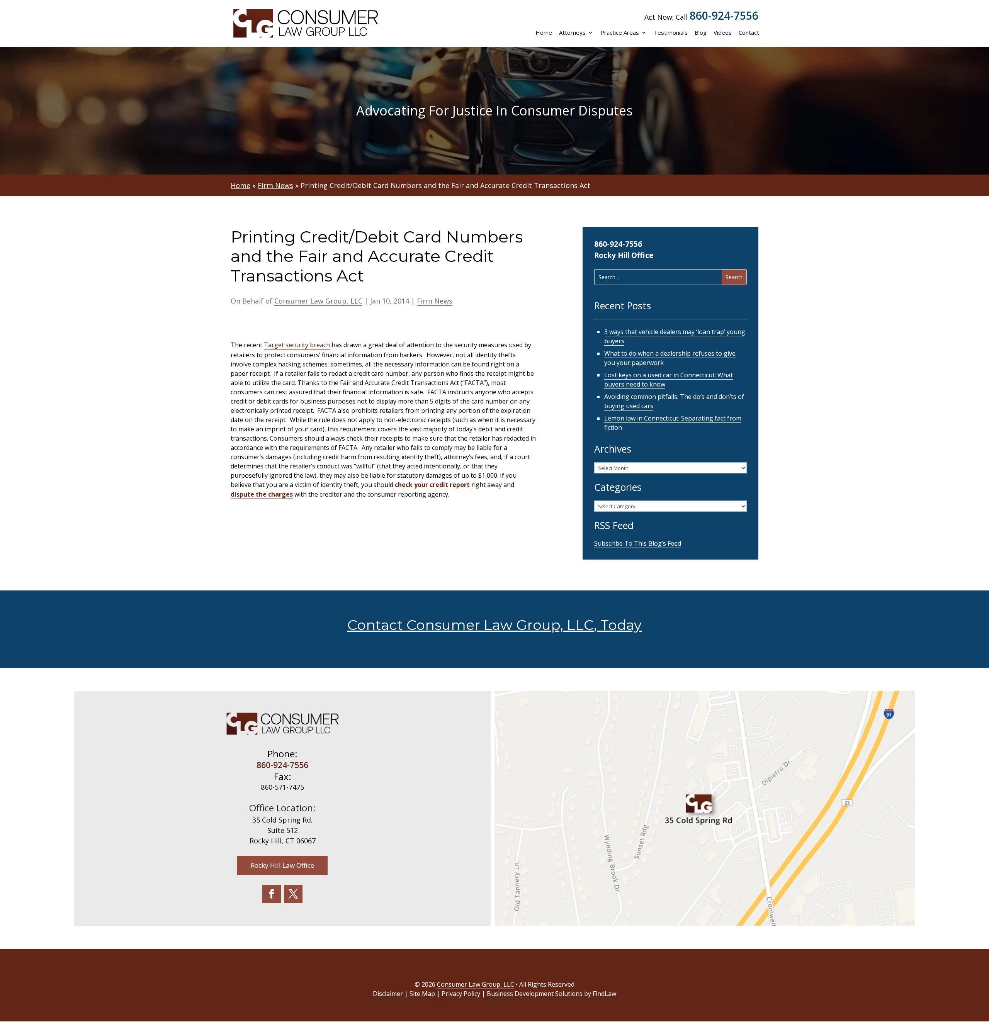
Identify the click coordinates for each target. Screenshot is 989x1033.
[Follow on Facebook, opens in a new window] (271, 894)
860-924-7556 (724, 15)
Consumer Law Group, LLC (318, 300)
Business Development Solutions (535, 993)
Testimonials (671, 32)
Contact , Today (494, 624)
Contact (749, 32)
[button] (981, 977)
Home (543, 32)
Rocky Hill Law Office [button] (282, 865)
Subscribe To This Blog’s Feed (637, 543)
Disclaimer (388, 993)
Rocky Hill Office (624, 255)
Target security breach (297, 345)
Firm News (434, 300)
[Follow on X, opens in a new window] (293, 894)
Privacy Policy (461, 993)
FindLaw (604, 993)
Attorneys (572, 32)
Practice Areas (619, 32)
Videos (723, 32)
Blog (701, 32)
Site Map (422, 993)
